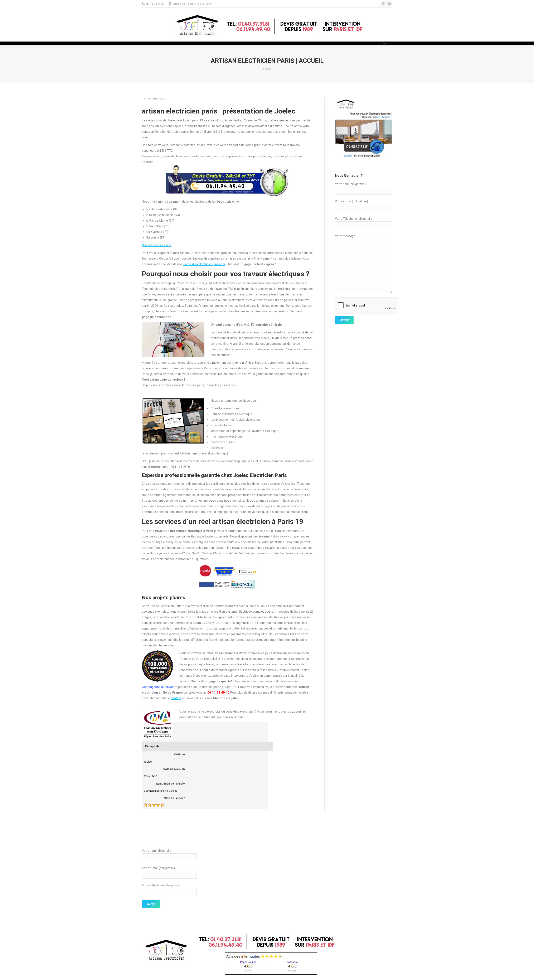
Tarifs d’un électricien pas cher (204, 264)
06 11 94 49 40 (218, 692)
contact (176, 698)
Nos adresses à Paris (156, 245)
